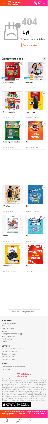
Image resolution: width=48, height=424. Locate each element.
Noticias (4, 342)
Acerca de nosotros (8, 336)
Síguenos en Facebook (10, 351)
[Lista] (39, 3)
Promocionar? (6, 326)
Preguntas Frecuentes (9, 323)
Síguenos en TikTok (9, 359)
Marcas (4, 331)
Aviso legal (5, 414)
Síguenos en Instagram (9, 354)
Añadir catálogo (7, 339)
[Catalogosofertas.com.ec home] (15, 3)
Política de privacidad (33, 414)
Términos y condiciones (18, 414)
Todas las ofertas (8, 328)
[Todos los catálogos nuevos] (44, 59)
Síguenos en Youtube (9, 356)
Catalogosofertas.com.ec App (12, 334)
